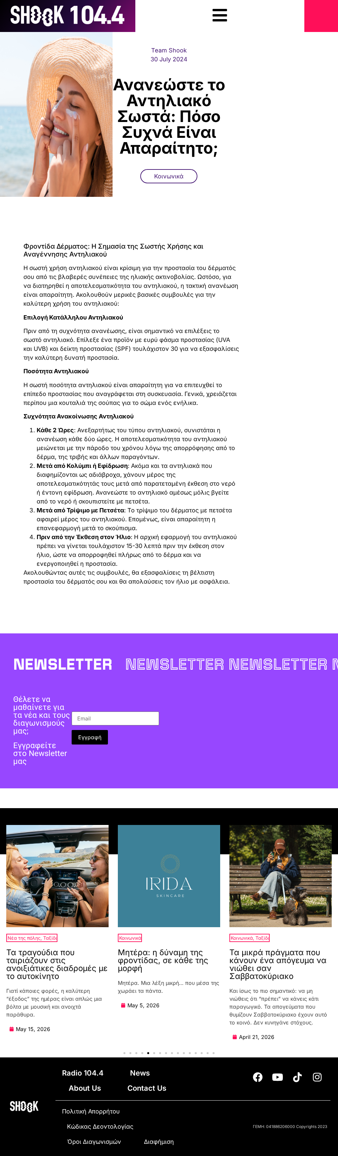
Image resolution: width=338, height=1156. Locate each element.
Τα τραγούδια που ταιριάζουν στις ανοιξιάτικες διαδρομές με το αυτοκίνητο (57, 964)
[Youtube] (277, 1077)
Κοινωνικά (169, 176)
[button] (124, 1053)
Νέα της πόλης (24, 938)
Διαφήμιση (159, 1141)
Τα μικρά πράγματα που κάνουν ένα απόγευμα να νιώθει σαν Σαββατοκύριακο (277, 964)
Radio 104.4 (83, 1073)
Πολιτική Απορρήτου (91, 1111)
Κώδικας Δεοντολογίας (100, 1126)
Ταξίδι (50, 938)
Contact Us (146, 1088)
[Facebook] (258, 1077)
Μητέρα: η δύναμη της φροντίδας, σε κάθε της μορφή (163, 960)
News (140, 1073)
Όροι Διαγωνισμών (94, 1141)
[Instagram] (317, 1077)
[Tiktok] (297, 1077)
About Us (85, 1088)
